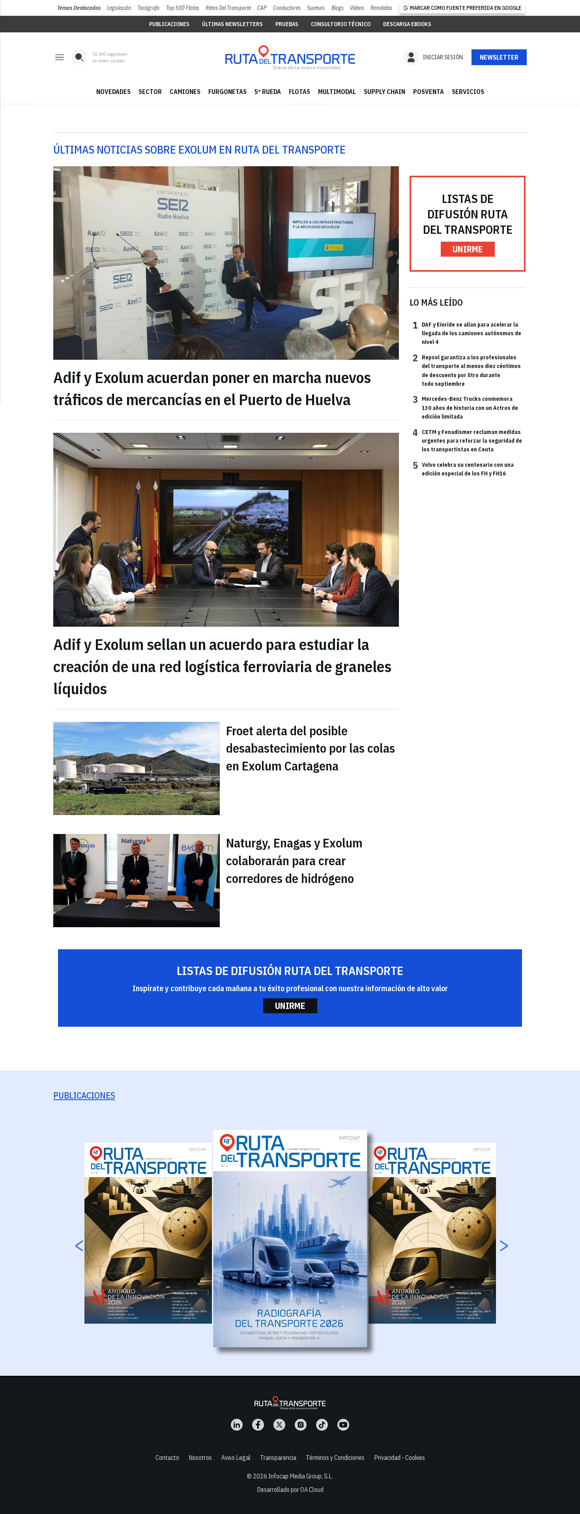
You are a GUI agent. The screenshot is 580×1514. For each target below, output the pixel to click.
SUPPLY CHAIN (384, 92)
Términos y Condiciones (335, 1457)
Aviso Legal (236, 1457)
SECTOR (150, 92)
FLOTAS (299, 92)
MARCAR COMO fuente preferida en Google (465, 7)
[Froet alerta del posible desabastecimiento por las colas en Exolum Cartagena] (136, 768)
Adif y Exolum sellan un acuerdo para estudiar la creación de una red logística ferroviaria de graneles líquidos (222, 666)
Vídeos (357, 7)
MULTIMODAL (337, 92)
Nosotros (200, 1457)
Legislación (119, 7)
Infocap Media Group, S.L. (300, 1476)
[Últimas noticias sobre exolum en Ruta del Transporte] (290, 57)
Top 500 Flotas (182, 7)
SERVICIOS (468, 92)
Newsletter (499, 57)
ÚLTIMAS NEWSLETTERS (232, 24)
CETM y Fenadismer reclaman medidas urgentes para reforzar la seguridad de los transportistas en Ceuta (467, 440)
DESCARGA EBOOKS (407, 24)
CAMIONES (185, 92)
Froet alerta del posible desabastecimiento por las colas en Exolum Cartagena (310, 748)
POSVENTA (428, 92)
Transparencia (278, 1457)
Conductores (287, 7)
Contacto (167, 1457)
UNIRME (468, 249)
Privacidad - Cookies (399, 1457)
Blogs (337, 7)
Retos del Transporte (228, 7)
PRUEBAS (286, 24)
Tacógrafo (148, 7)
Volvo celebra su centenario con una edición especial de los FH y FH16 (463, 468)
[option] (290, 1238)
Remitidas (381, 7)
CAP (262, 7)
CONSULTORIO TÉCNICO (340, 24)
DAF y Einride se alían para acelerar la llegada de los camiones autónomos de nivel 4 (467, 333)
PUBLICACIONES (169, 24)
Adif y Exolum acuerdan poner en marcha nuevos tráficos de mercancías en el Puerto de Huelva (212, 388)
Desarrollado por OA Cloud (290, 1489)
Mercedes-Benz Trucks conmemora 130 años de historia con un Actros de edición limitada (465, 407)
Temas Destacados (79, 7)
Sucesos (316, 7)
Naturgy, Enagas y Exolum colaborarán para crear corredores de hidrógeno (294, 860)
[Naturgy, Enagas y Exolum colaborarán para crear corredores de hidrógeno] (136, 880)
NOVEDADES (113, 92)
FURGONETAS (227, 92)
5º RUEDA (267, 92)
